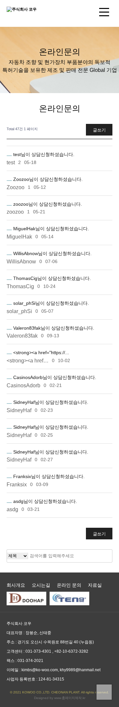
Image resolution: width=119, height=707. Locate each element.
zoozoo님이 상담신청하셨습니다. (47, 204)
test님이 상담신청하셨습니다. (43, 154)
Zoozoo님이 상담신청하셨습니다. (47, 179)
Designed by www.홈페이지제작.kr (59, 698)
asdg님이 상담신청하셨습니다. (44, 501)
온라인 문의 (69, 585)
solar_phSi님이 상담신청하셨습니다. (50, 303)
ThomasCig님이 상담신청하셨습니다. (51, 278)
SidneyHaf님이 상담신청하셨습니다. (50, 402)
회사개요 (16, 585)
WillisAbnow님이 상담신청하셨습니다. (52, 253)
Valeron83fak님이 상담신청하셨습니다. (53, 328)
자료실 (95, 585)
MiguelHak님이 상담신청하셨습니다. (50, 228)
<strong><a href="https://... (40, 352)
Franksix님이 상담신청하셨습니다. (48, 476)
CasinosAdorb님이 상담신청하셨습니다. (54, 377)
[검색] (106, 556)
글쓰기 (99, 130)
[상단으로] (104, 692)
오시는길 (41, 585)
